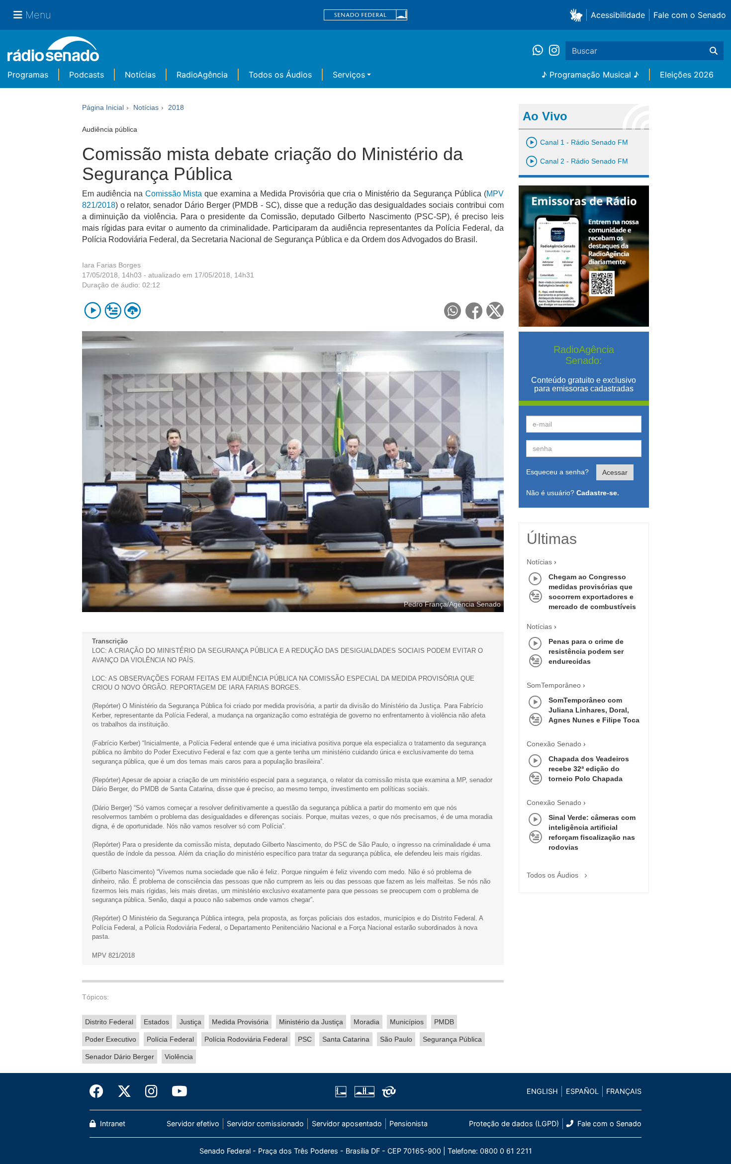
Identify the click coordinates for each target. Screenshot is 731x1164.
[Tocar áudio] (93, 310)
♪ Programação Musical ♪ (590, 75)
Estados (156, 1022)
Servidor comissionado (265, 1123)
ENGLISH (542, 1091)
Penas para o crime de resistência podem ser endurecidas (586, 651)
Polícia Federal (170, 1039)
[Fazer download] (132, 310)
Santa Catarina (345, 1039)
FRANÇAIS (623, 1091)
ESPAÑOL (582, 1091)
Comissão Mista (173, 193)
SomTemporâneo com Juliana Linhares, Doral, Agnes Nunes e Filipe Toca (594, 710)
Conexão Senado (554, 744)
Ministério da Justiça (311, 1022)
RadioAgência (202, 75)
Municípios (407, 1022)
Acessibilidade (618, 15)
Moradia (366, 1022)
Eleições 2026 (687, 75)
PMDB (444, 1022)
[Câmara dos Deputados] (342, 1091)
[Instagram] (554, 51)
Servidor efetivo (193, 1123)
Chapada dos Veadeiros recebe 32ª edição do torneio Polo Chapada (588, 769)
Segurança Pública (452, 1039)
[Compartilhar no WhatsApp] (453, 310)
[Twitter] (124, 1091)
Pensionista (408, 1123)
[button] (578, 14)
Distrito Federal (109, 1022)
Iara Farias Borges (111, 265)
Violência (179, 1057)
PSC (305, 1039)
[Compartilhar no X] (495, 310)
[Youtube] (176, 1091)
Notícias (140, 75)
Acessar (615, 472)
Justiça (190, 1022)
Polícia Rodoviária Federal (245, 1039)
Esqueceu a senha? (557, 472)
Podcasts (86, 75)
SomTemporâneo (554, 685)
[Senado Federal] (365, 15)
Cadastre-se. (597, 493)
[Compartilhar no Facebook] (474, 310)
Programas (27, 75)
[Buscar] (714, 51)
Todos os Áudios (280, 75)
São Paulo (396, 1039)
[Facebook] (100, 1091)
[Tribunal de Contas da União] (387, 1091)
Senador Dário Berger (119, 1057)
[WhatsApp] (541, 51)
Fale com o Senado (689, 15)
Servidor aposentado (347, 1123)
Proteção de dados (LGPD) (514, 1123)
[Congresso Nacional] (364, 1091)
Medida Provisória (240, 1022)
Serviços (349, 75)
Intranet (111, 1123)
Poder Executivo (110, 1039)
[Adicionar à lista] (112, 310)
